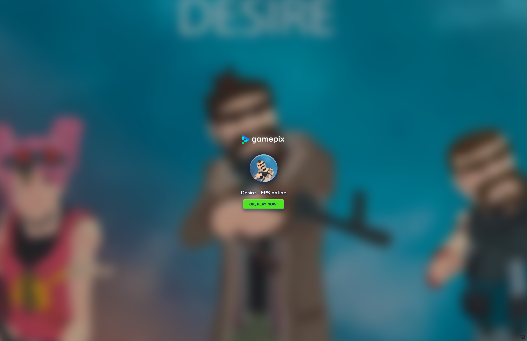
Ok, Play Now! (263, 204)
